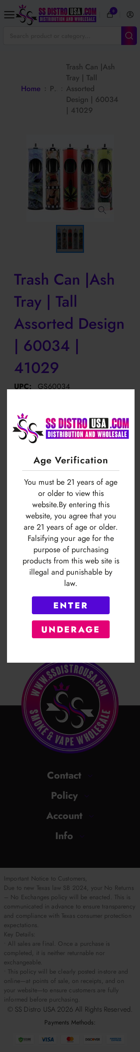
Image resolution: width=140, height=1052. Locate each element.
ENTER (70, 605)
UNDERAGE (71, 629)
